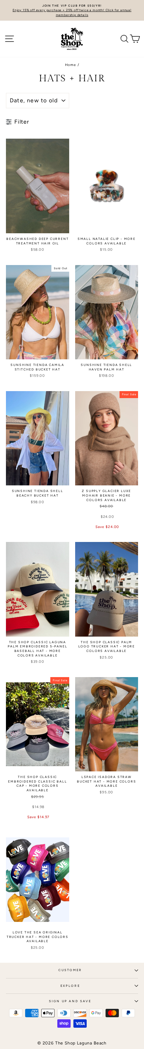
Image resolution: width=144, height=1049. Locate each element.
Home (70, 65)
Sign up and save (70, 1001)
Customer (70, 970)
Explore (70, 986)
